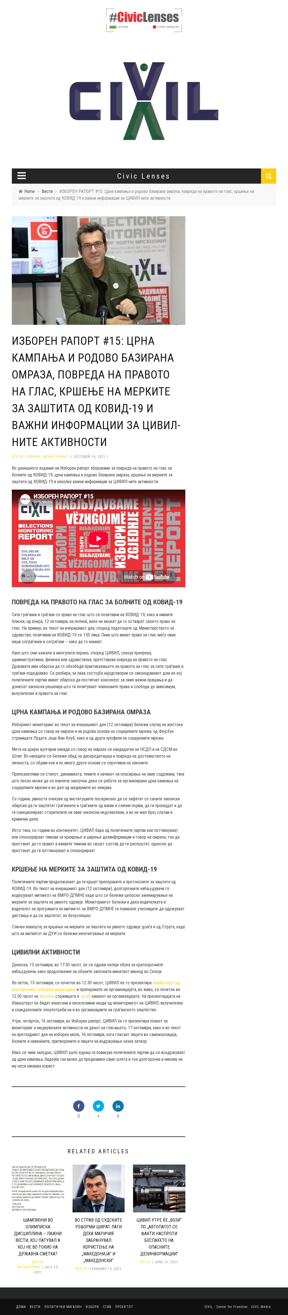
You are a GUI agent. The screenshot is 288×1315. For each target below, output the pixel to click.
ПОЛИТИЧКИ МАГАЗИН (63, 1307)
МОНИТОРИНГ (55, 456)
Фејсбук (46, 996)
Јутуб (85, 996)
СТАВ (107, 1307)
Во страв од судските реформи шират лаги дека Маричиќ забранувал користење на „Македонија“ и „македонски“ (98, 1240)
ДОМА (21, 1307)
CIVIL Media (261, 1307)
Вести (17, 456)
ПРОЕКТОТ (124, 1307)
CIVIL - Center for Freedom (226, 1307)
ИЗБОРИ (33, 456)
